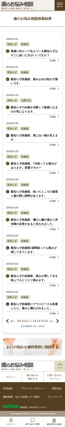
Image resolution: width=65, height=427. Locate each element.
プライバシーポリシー (32, 388)
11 (27, 321)
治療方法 (26, 100)
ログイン (11, 377)
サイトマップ (54, 396)
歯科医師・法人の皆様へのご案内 (21, 396)
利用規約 (8, 388)
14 (38, 321)
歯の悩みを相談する (33, 377)
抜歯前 (24, 44)
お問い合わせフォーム (54, 377)
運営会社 (57, 388)
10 (23, 321)
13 (34, 321)
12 (30, 321)
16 (46, 321)
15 (42, 321)
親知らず (12, 44)
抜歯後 (24, 72)
